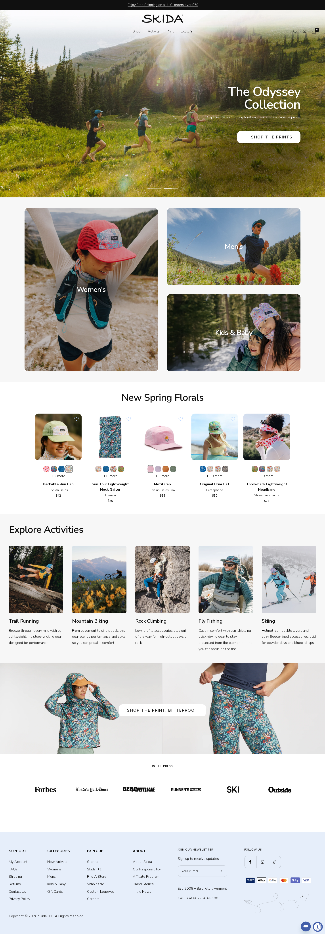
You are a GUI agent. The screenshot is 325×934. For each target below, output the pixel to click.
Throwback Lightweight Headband (266, 487)
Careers (93, 898)
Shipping (15, 876)
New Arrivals (57, 861)
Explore (187, 31)
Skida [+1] (95, 869)
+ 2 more (58, 476)
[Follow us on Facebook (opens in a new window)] (250, 862)
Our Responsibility (147, 869)
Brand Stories (143, 884)
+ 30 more (214, 476)
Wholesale (95, 884)
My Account (18, 861)
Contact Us (17, 891)
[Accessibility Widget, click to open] (318, 927)
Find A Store (96, 876)
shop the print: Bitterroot (162, 710)
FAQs (13, 869)
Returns (15, 884)
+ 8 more (110, 476)
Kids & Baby (56, 884)
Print (170, 31)
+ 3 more (162, 476)
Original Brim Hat (214, 484)
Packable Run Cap (58, 484)
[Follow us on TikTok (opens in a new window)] (275, 862)
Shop (137, 31)
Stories (92, 861)
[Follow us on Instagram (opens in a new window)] (262, 862)
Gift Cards (55, 891)
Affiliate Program (146, 876)
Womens (54, 869)
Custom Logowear (101, 891)
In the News (142, 891)
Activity (154, 31)
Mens (51, 876)
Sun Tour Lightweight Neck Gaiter (110, 487)
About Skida (142, 861)
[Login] (304, 31)
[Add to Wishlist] (76, 419)
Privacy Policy (19, 898)
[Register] (221, 871)
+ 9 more (267, 476)
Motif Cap (162, 484)
